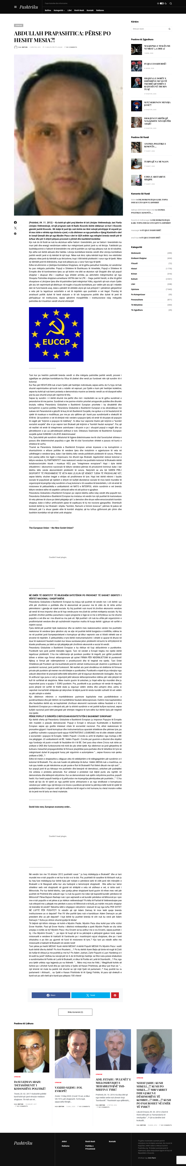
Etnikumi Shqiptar (139, 258)
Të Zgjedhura (137, 310)
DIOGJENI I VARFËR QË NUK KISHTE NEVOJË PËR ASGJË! (157, 121)
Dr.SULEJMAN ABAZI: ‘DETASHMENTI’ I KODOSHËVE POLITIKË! (29, 1085)
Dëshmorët (136, 253)
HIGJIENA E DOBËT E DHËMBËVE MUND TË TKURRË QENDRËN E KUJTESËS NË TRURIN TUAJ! (155, 84)
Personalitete (137, 300)
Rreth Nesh (90, 1141)
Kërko (169, 28)
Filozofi (134, 263)
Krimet (134, 274)
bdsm (133, 200)
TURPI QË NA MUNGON (156, 161)
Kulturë (134, 279)
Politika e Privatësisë (90, 1147)
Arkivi (64, 1141)
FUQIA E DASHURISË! (155, 63)
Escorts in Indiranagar (140, 220)
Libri (133, 284)
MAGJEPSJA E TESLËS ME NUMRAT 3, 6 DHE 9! (157, 47)
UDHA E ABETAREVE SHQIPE (154, 178)
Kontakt (112, 1141)
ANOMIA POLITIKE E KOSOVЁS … (155, 145)
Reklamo (65, 1146)
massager (135, 230)
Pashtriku (29, 7)
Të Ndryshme (137, 305)
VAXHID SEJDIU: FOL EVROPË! (68, 1089)
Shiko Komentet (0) (75, 1012)
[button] (15, 7)
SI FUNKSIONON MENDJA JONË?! (157, 104)
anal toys (135, 238)
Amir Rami (152, 1158)
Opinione (18, 25)
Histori (134, 269)
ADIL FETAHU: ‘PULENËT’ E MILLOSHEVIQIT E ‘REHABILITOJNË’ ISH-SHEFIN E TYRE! (113, 1084)
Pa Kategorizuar (138, 294)
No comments (71, 47)
